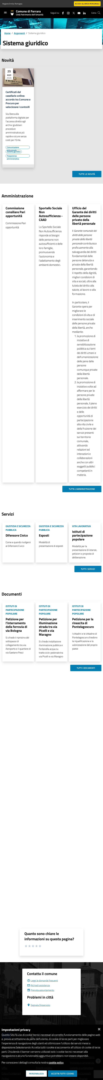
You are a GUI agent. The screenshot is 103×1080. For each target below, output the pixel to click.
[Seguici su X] (72, 13)
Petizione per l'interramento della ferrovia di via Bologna (16, 625)
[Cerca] (99, 12)
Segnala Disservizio (40, 1005)
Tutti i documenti (86, 668)
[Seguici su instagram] (67, 13)
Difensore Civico (17, 535)
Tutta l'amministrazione (82, 489)
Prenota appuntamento (42, 990)
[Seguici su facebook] (62, 13)
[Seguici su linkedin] (83, 13)
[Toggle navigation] (5, 12)
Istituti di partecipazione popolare (82, 535)
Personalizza (36, 1073)
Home (7, 33)
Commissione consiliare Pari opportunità (15, 212)
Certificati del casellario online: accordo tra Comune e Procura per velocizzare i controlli (18, 99)
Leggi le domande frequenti (44, 980)
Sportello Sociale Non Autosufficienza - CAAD (51, 214)
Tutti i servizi (88, 569)
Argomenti (19, 33)
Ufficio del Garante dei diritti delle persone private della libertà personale (84, 216)
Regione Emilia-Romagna (12, 3)
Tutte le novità (87, 174)
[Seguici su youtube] (78, 13)
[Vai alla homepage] (13, 12)
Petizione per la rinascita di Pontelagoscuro (83, 623)
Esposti (44, 535)
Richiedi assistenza (40, 985)
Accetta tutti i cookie (62, 1073)
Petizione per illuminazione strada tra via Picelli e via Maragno (48, 627)
